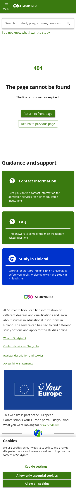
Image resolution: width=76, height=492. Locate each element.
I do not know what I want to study (26, 32)
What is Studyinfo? (14, 338)
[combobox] (35, 23)
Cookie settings (36, 466)
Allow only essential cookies (37, 476)
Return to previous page (38, 124)
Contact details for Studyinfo (21, 346)
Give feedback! (50, 425)
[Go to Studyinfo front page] (26, 7)
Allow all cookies (37, 484)
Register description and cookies (23, 355)
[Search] (68, 23)
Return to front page (38, 114)
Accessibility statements (18, 363)
